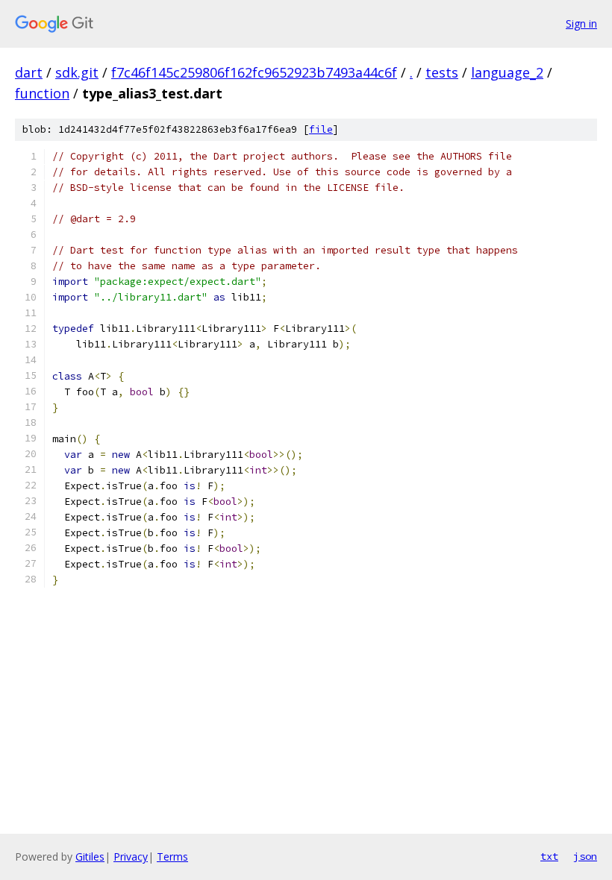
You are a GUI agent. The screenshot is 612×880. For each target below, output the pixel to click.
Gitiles (89, 856)
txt (549, 856)
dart (29, 72)
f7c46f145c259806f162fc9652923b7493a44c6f (254, 72)
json (585, 856)
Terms (172, 856)
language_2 (507, 72)
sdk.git (77, 72)
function (42, 93)
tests (441, 72)
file (321, 129)
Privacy (130, 856)
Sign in (581, 23)
